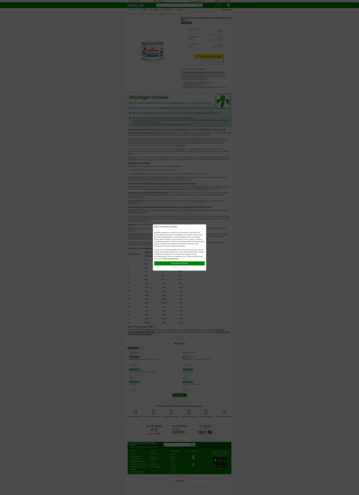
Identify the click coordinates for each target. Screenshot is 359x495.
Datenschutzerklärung (171, 259)
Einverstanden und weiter (179, 263)
